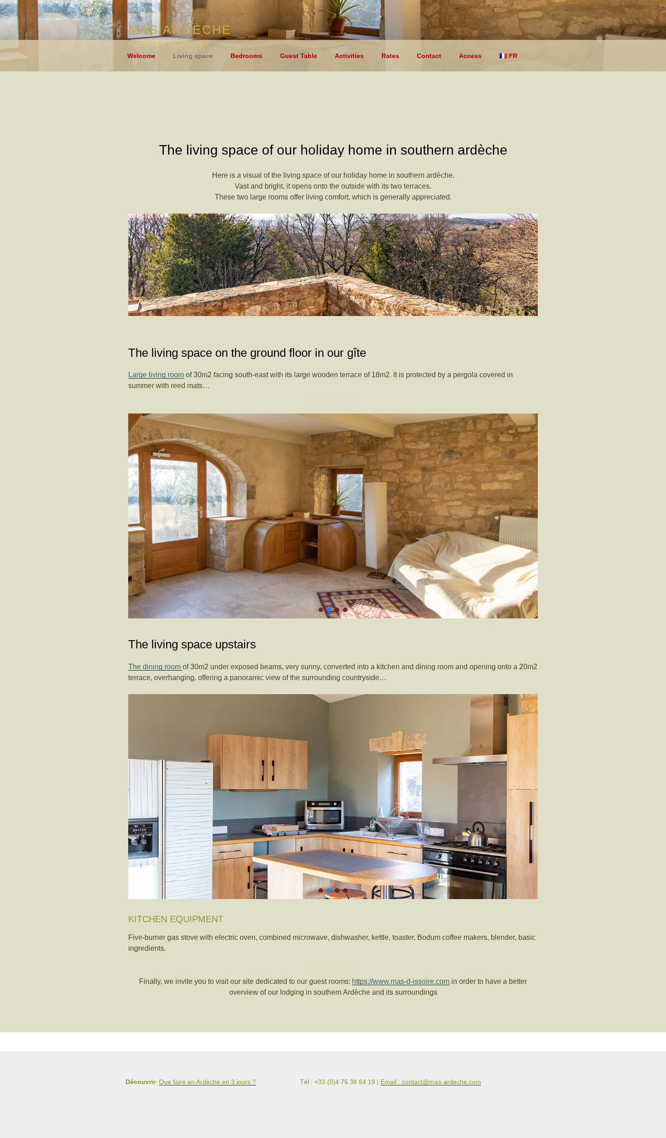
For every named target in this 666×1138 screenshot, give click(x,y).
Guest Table (298, 55)
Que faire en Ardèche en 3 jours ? (207, 1081)
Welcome (141, 55)
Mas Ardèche (180, 30)
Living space (193, 55)
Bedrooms (246, 55)
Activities (349, 55)
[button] (321, 610)
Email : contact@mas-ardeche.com (431, 1081)
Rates (390, 55)
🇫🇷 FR (508, 55)
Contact (429, 55)
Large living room (156, 375)
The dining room (155, 667)
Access (470, 55)
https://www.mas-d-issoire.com (400, 981)
